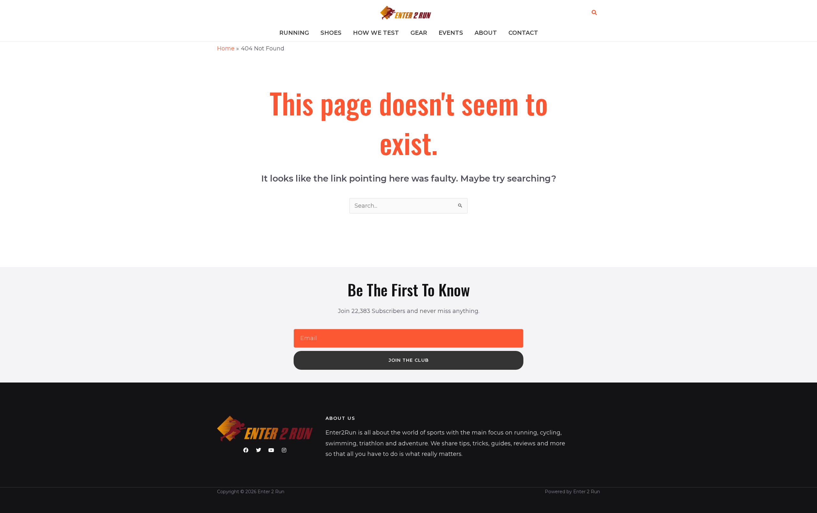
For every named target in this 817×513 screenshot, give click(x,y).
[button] (594, 13)
